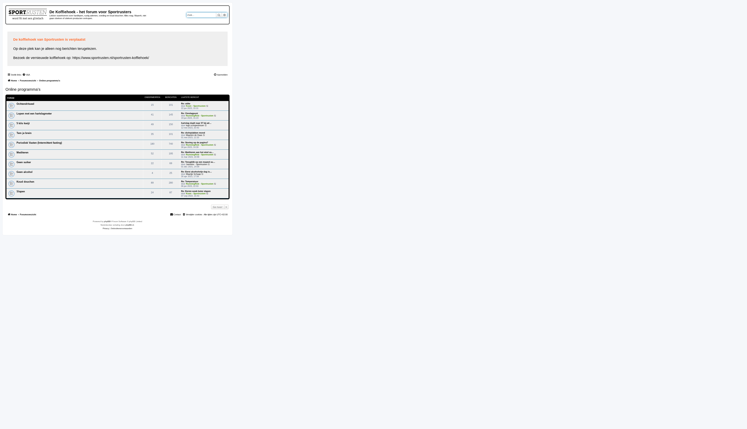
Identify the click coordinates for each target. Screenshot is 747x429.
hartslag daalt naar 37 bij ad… (196, 123)
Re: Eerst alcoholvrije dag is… (196, 172)
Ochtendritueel (25, 103)
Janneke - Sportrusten (196, 164)
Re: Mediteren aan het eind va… (197, 152)
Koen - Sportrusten (196, 106)
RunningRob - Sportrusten (199, 115)
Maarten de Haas (194, 135)
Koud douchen (25, 181)
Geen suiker (24, 162)
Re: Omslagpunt (189, 113)
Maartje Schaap (193, 174)
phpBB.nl (129, 225)
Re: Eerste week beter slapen (196, 191)
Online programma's (22, 89)
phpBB (107, 221)
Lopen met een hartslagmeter (34, 113)
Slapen (21, 191)
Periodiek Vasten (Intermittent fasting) (39, 142)
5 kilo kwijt (23, 123)
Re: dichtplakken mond (193, 133)
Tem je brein (24, 133)
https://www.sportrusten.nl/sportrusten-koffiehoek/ (110, 58)
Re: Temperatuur (189, 181)
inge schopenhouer (195, 125)
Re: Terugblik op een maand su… (198, 162)
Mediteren (22, 152)
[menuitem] (26, 74)
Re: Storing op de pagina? (194, 142)
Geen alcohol (24, 172)
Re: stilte (185, 103)
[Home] (28, 13)
